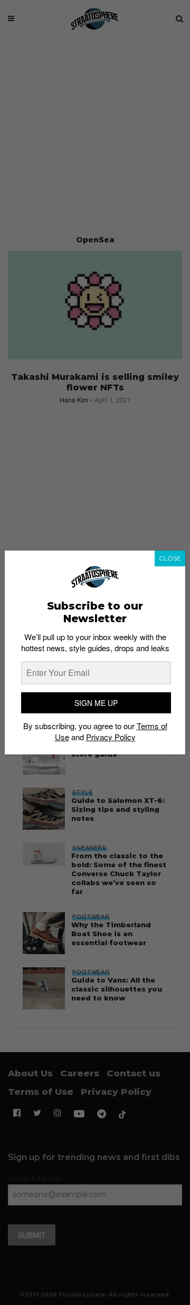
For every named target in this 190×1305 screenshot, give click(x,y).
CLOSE (170, 558)
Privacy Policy (111, 736)
